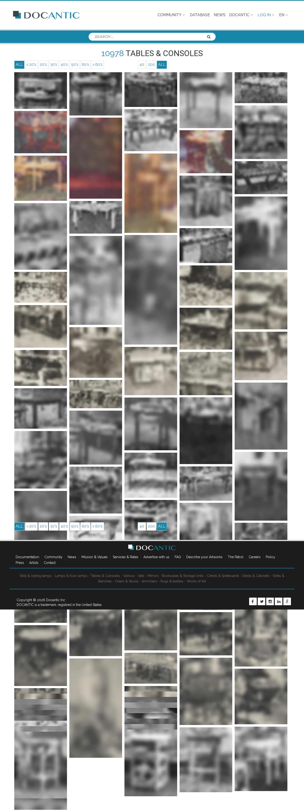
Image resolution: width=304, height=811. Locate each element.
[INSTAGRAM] (270, 601)
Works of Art (196, 581)
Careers (255, 557)
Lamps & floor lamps (71, 576)
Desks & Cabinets (255, 576)
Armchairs (149, 581)
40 (141, 64)
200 (151, 64)
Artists (33, 563)
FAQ (178, 557)
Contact (50, 563)
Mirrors (153, 576)
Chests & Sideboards (223, 576)
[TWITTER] (261, 601)
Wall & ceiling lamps (36, 576)
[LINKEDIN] (278, 601)
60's (85, 64)
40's (64, 64)
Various (129, 576)
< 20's (31, 64)
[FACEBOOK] (253, 601)
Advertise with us (156, 557)
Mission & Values (94, 557)
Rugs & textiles (172, 581)
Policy (270, 557)
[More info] (40, 90)
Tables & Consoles (105, 576)
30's (53, 64)
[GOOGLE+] (287, 601)
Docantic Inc (55, 600)
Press (20, 563)
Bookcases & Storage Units (183, 576)
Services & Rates (125, 557)
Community (53, 557)
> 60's (97, 64)
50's (74, 64)
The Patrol (235, 557)
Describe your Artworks (204, 557)
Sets (141, 576)
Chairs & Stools (126, 581)
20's (43, 64)
